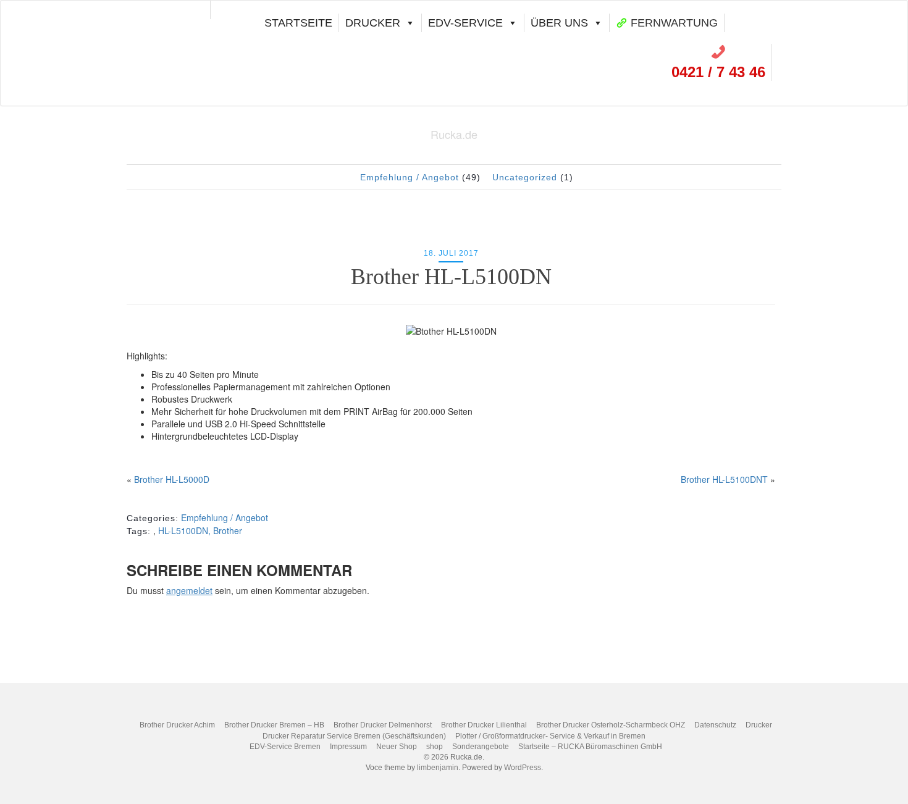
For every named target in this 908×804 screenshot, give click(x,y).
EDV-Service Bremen (285, 746)
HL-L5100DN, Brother (200, 530)
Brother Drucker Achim (177, 725)
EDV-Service (465, 23)
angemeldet (189, 590)
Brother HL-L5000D (171, 479)
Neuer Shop (396, 746)
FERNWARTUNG (674, 23)
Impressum (348, 746)
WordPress (522, 767)
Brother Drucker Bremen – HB (274, 725)
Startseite (298, 23)
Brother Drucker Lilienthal (484, 725)
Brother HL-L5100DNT (724, 479)
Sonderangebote (480, 746)
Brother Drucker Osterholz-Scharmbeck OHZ (610, 725)
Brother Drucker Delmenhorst (383, 725)
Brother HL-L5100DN (451, 276)
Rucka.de (454, 134)
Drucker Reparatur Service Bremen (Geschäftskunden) (354, 736)
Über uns (559, 23)
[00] (173, 10)
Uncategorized (524, 177)
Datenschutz (715, 725)
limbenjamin (437, 767)
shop (434, 746)
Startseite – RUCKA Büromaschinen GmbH (590, 746)
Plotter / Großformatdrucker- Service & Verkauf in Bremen (550, 736)
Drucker (372, 23)
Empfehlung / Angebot (409, 177)
